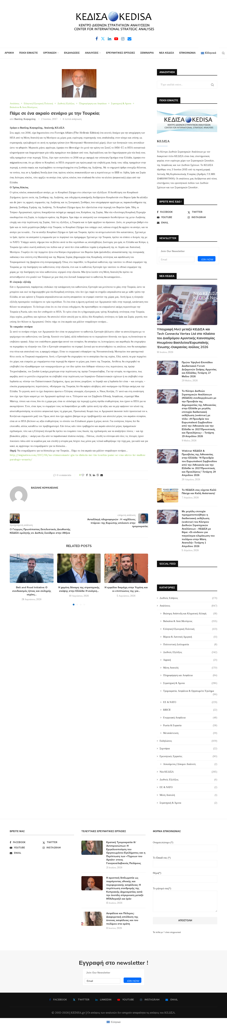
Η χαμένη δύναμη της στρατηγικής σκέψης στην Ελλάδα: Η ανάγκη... (78, 589)
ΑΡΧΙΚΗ (9, 53)
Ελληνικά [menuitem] (115, 1022)
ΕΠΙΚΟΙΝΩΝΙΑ (187, 53)
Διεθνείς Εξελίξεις (190, 652)
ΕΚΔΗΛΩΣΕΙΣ (72, 53)
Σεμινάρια (188, 748)
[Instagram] (122, 39)
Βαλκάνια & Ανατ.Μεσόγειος (190, 621)
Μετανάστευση (190, 733)
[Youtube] (116, 39)
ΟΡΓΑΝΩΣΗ (49, 53)
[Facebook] (97, 39)
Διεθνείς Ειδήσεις (188, 598)
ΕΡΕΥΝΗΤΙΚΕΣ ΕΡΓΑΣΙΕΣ (120, 53)
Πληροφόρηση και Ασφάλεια (190, 675)
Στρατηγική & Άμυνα (190, 683)
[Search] (223, 53)
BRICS (190, 709)
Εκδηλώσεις (188, 740)
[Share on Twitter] (90, 475)
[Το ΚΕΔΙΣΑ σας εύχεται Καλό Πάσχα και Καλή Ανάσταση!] (167, 495)
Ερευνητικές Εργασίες (188, 756)
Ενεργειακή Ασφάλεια (190, 717)
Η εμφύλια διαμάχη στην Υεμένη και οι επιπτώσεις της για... (126, 589)
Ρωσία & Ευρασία (190, 725)
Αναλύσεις (188, 605)
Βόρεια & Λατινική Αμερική (190, 636)
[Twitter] (103, 39)
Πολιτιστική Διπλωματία (190, 644)
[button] (15, 579)
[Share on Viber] (97, 475)
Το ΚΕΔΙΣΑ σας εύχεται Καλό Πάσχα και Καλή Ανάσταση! (199, 491)
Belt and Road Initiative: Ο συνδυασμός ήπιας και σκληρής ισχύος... (31, 591)
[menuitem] (208, 53)
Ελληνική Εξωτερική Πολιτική (190, 628)
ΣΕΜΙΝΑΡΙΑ (147, 53)
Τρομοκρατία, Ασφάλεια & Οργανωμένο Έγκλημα (190, 691)
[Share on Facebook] (87, 475)
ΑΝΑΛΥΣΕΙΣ (91, 53)
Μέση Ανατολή (190, 667)
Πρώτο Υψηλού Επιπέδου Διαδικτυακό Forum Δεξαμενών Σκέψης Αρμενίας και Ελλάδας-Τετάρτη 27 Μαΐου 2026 (199, 369)
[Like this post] (83, 475)
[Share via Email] (101, 475)
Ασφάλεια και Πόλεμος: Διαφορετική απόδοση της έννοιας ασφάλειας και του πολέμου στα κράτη (122, 919)
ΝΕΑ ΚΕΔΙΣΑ (166, 53)
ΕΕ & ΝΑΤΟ (190, 702)
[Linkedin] (109, 39)
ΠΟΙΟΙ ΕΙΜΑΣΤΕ (28, 53)
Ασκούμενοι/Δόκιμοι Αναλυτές (190, 764)
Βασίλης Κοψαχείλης (25, 119)
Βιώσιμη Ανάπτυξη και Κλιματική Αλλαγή (190, 613)
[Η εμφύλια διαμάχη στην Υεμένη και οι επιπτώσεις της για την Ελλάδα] (126, 568)
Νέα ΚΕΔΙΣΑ (188, 771)
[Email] (129, 39)
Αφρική (190, 659)
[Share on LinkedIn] (94, 475)
